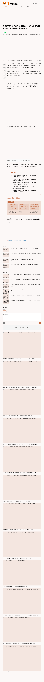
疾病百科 (33, 7)
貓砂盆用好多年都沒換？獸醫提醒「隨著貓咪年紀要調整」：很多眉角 (24, 191)
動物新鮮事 (5, 7)
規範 (4, 323)
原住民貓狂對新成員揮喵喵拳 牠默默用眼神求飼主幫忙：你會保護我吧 (24, 176)
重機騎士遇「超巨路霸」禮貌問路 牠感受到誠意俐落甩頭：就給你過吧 (24, 179)
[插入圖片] (37, 323)
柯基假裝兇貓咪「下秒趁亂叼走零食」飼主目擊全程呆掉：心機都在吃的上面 (24, 183)
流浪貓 (9, 197)
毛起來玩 (11, 7)
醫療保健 (27, 7)
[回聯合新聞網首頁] (6, 4)
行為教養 (16, 7)
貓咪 (13, 197)
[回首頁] (10, 4)
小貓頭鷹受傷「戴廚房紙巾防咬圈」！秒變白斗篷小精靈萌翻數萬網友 (24, 187)
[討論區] (4, 70)
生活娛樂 (22, 7)
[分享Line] (4, 67)
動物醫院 (18, 197)
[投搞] (36, 3)
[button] (33, 3)
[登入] (38, 3)
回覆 (40, 323)
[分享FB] (4, 64)
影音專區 (38, 7)
